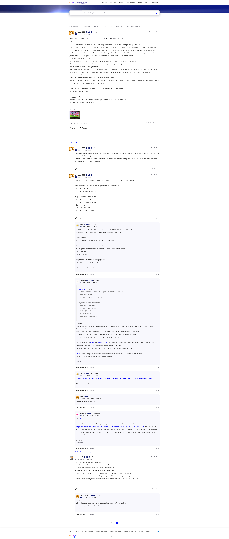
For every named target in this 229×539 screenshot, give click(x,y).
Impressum (147, 531)
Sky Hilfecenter (80, 531)
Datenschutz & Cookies (115, 531)
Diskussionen (131, 3)
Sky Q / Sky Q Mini (116, 26)
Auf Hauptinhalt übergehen (8, 1)
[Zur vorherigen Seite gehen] (111, 523)
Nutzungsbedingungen (101, 531)
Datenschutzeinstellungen (130, 531)
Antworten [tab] (75, 143)
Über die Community (108, 3)
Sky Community (74, 26)
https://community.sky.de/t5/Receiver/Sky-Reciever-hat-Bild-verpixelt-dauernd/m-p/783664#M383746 (110, 427)
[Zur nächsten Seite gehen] (120, 523)
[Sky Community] (79, 2)
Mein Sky (71, 531)
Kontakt (141, 531)
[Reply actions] (158, 225)
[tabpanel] (114, 334)
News (121, 3)
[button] (77, 274)
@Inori (92, 343)
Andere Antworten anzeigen (84, 452)
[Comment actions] (159, 148)
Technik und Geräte (100, 26)
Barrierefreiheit (89, 531)
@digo (78, 354)
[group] (144, 123)
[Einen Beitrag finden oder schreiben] (156, 13)
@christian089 (83, 289)
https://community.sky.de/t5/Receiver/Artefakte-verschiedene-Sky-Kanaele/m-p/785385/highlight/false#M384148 (114, 378)
